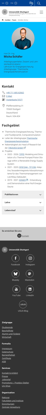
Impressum (7, 348)
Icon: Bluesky (15, 274)
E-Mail (9, 96)
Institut (7, 20)
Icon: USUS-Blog (23, 304)
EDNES (22, 180)
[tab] (23, 194)
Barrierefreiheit (8, 355)
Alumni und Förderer (11, 333)
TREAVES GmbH (15, 147)
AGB (4, 361)
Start (2, 20)
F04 (11, 3)
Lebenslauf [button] (10, 210)
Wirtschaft (6, 337)
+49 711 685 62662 (15, 92)
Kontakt (25, 235)
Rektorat (5, 397)
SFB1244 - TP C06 (27, 167)
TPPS (21, 154)
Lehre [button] (7, 202)
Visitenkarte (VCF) (14, 99)
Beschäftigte (7, 330)
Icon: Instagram (30, 258)
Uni (3, 3)
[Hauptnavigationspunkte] (41, 12)
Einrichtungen (8, 404)
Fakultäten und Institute (12, 400)
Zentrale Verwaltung (11, 407)
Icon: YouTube (16, 289)
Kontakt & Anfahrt (10, 373)
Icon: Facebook (15, 258)
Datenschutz (7, 351)
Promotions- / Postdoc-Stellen (15, 382)
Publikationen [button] (11, 194)
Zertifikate (6, 358)
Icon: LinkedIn (30, 289)
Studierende (7, 327)
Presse (5, 376)
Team (14, 20)
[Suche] (38, 3)
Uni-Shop (6, 385)
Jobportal (6, 379)
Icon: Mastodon (29, 274)
